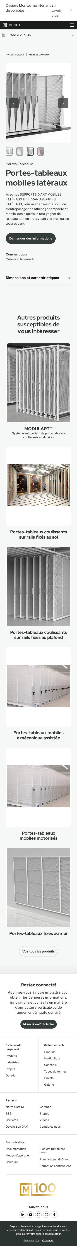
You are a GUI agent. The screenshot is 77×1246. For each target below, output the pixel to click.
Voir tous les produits (38, 951)
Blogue (44, 1113)
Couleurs (12, 1162)
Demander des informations (30, 238)
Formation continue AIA (55, 1166)
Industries (12, 1062)
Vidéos (44, 1120)
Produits (11, 1056)
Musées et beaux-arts (20, 259)
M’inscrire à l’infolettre (38, 1024)
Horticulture (52, 1058)
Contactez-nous (50, 1126)
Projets (10, 1069)
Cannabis (50, 1065)
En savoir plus (56, 10)
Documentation (16, 1149)
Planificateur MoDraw (54, 1159)
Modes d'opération (18, 1155)
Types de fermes (55, 1071)
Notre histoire (15, 1107)
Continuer (48, 1240)
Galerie (10, 1075)
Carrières (12, 1120)
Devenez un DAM (17, 1126)
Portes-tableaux (15, 54)
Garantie (45, 1107)
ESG (9, 1113)
